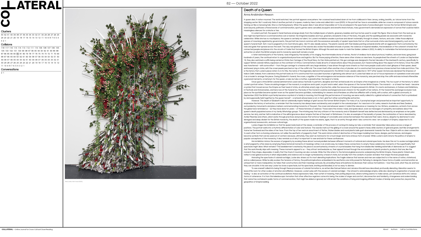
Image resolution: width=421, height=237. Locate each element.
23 (5, 38)
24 (2, 38)
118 (2, 48)
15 (30, 38)
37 (21, 35)
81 (21, 54)
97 (29, 51)
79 (27, 54)
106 (53, 48)
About (385, 229)
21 (11, 38)
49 (2, 60)
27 (52, 35)
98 (26, 51)
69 (58, 54)
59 (30, 57)
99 (23, 51)
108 (44, 48)
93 (42, 51)
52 (52, 57)
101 (15, 51)
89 (54, 51)
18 (21, 38)
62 (21, 57)
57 (36, 57)
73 (46, 54)
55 (42, 57)
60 (27, 57)
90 (51, 51)
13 (36, 38)
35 (27, 35)
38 (18, 35)
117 (7, 48)
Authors (394, 229)
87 (2, 54)
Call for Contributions (408, 229)
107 (49, 48)
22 (8, 38)
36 (24, 35)
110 (36, 48)
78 (30, 54)
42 (5, 35)
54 (46, 57)
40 (11, 35)
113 (23, 48)
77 (33, 54)
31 (39, 35)
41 (8, 35)
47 (8, 60)
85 (8, 54)
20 (14, 38)
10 (46, 38)
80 (24, 54)
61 (24, 57)
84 (11, 54)
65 (11, 57)
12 (39, 38)
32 (36, 35)
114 (19, 48)
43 (2, 35)
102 (11, 51)
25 (58, 35)
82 (18, 54)
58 (33, 57)
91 (48, 51)
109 (40, 48)
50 (58, 57)
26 (55, 35)
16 (27, 38)
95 (35, 51)
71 (52, 54)
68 (2, 57)
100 (19, 51)
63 (18, 57)
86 (5, 54)
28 (49, 35)
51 (55, 57)
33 (33, 35)
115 (15, 48)
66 (8, 57)
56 (39, 57)
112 (28, 48)
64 (14, 57)
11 (42, 38)
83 (14, 54)
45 (14, 60)
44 (18, 60)
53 (49, 57)
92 (45, 51)
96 (32, 51)
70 (55, 54)
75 (39, 54)
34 (30, 35)
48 (5, 60)
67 (5, 57)
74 (42, 54)
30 (42, 35)
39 (14, 35)
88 (57, 51)
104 (2, 51)
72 (49, 54)
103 (7, 51)
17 (24, 38)
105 (57, 48)
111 (32, 48)
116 (11, 48)
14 (33, 38)
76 (36, 54)
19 (18, 38)
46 (11, 60)
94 (39, 51)
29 (46, 35)
